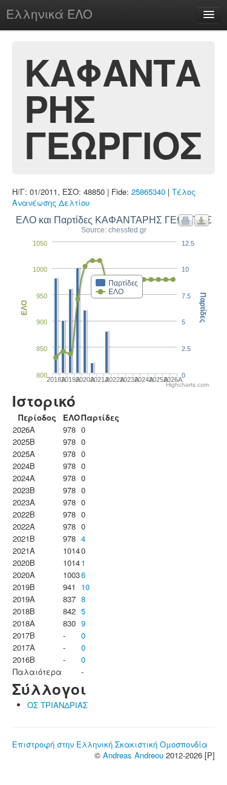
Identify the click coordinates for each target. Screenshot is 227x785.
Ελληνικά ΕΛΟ (49, 13)
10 (85, 587)
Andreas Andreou (133, 755)
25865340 (148, 191)
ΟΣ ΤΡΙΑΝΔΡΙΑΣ (57, 705)
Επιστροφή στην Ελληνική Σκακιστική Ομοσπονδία (110, 744)
